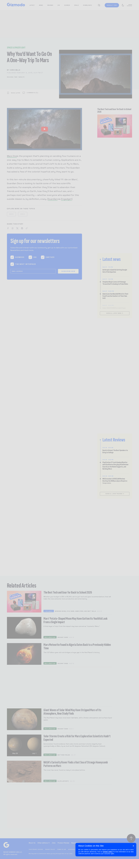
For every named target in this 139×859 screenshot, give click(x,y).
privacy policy (108, 851)
